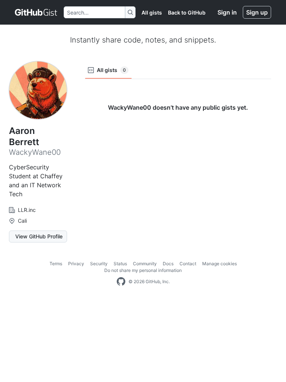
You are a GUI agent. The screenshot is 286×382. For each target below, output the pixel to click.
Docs (168, 263)
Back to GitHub (187, 12)
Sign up (257, 12)
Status (120, 263)
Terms (56, 263)
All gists (152, 12)
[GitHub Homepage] (121, 281)
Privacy (76, 263)
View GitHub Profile (39, 236)
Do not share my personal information (143, 270)
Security (99, 263)
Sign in (227, 12)
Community (145, 263)
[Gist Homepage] (36, 12)
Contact (187, 263)
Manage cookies (219, 263)
